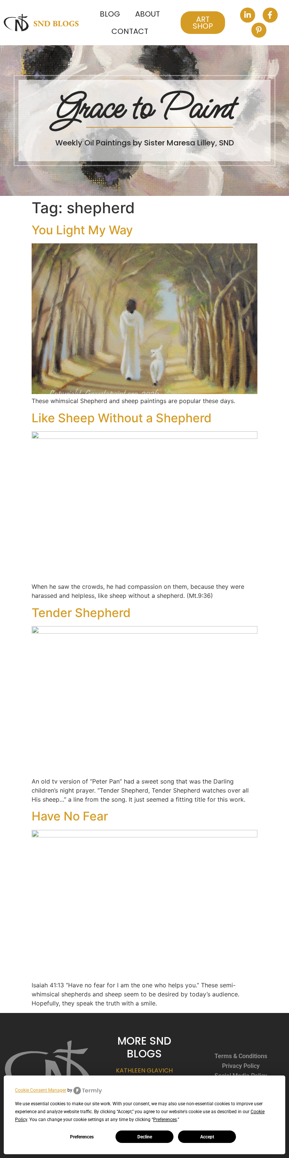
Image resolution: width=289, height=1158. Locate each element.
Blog (110, 14)
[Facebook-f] (270, 15)
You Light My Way (82, 230)
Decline (144, 1137)
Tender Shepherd (81, 612)
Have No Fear (70, 816)
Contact (129, 31)
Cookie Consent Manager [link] (40, 1090)
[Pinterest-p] (258, 30)
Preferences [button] (165, 1119)
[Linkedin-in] (247, 15)
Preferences (82, 1137)
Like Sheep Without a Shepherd (121, 418)
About (147, 14)
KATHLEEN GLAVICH (144, 1070)
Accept (207, 1137)
